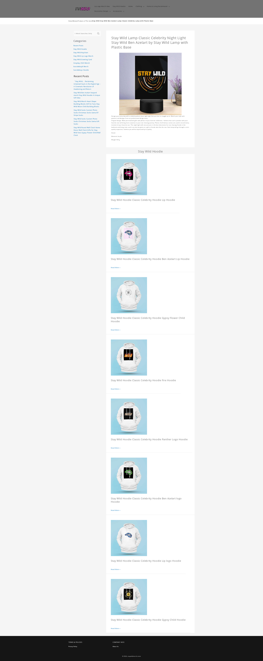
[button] (139, 6)
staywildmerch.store (134, 656)
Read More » (115, 209)
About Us (116, 646)
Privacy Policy (72, 646)
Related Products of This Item (82, 21)
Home (70, 21)
